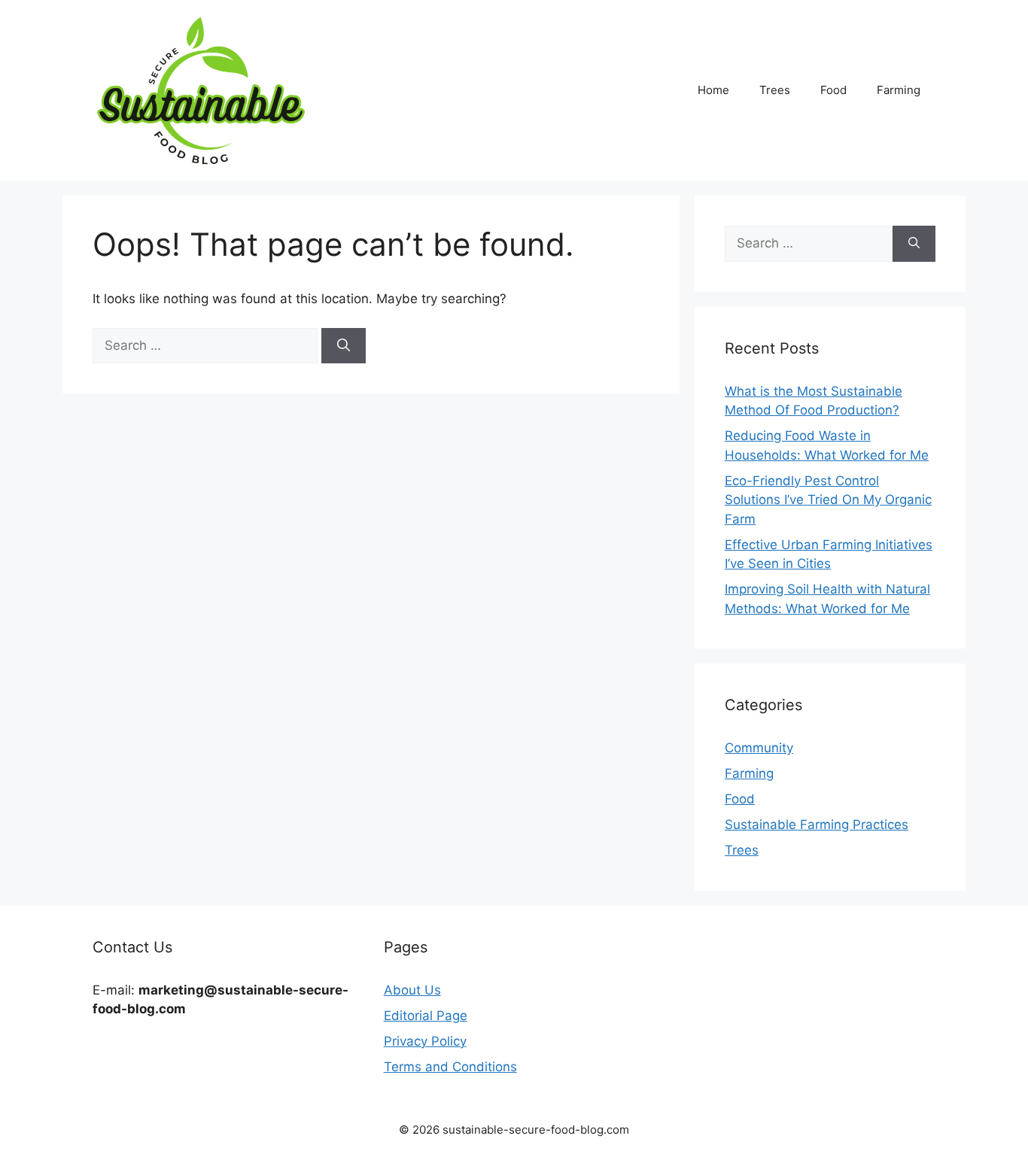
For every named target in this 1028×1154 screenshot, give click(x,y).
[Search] (343, 346)
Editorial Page (425, 1015)
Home (713, 90)
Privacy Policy (425, 1041)
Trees (774, 90)
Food (833, 90)
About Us (412, 990)
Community (759, 747)
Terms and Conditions (450, 1066)
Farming (898, 90)
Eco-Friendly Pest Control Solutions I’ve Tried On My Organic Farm (828, 500)
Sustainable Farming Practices (816, 824)
